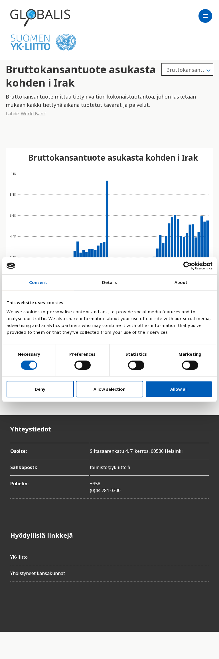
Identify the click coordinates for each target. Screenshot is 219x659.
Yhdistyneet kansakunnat (37, 573)
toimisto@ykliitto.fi (110, 467)
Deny (40, 389)
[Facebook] (14, 602)
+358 (95, 483)
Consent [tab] (38, 282)
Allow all (179, 389)
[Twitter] (30, 602)
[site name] (40, 18)
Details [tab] (109, 282)
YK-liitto (19, 557)
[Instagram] (46, 602)
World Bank (33, 113)
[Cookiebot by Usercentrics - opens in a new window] (187, 265)
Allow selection (109, 389)
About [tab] (181, 282)
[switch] (82, 365)
